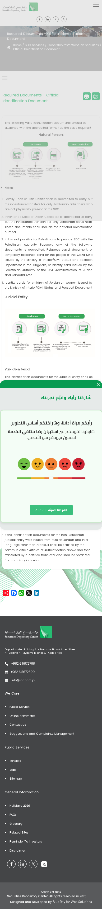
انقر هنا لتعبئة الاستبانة (51, 510)
